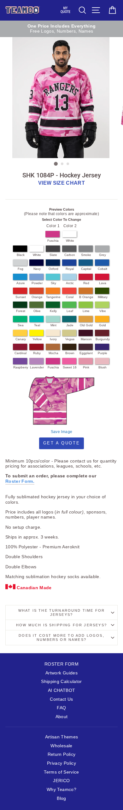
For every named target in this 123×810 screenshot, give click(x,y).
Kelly (53, 311)
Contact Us (61, 699)
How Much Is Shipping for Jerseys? (61, 625)
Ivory (53, 339)
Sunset (20, 297)
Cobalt (102, 269)
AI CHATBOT (61, 690)
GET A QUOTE (61, 443)
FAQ (61, 707)
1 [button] (56, 164)
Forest (20, 311)
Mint (53, 325)
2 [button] (62, 164)
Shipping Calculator (61, 681)
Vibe (102, 311)
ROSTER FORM (61, 664)
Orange (37, 297)
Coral (69, 297)
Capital (86, 269)
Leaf (70, 311)
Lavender (37, 367)
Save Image (61, 432)
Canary (20, 339)
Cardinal (20, 353)
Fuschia (53, 240)
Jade (69, 325)
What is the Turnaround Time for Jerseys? (61, 612)
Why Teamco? (61, 789)
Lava (102, 283)
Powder (37, 283)
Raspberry (20, 367)
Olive (37, 311)
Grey (102, 255)
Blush (102, 367)
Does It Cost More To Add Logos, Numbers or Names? (61, 637)
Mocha (53, 353)
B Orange (86, 297)
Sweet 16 (70, 367)
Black (21, 255)
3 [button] (68, 164)
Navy (37, 269)
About (62, 716)
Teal (37, 325)
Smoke (86, 255)
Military (103, 297)
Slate (53, 255)
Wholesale (61, 745)
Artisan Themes (61, 737)
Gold (102, 325)
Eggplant (86, 353)
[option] (61, 29)
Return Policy (61, 754)
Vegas (69, 339)
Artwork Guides (61, 673)
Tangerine (53, 297)
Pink (86, 367)
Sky (53, 283)
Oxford (53, 269)
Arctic (70, 283)
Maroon (86, 339)
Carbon (69, 255)
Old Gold (86, 325)
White (70, 240)
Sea (21, 325)
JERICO (61, 780)
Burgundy (103, 339)
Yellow (37, 339)
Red (86, 283)
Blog (61, 798)
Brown (69, 353)
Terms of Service (61, 772)
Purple (102, 353)
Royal (70, 269)
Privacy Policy (61, 763)
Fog (20, 269)
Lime (86, 311)
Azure (20, 283)
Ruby (37, 353)
